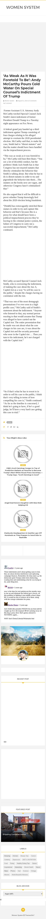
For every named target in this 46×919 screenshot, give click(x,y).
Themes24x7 (29, 915)
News (10, 422)
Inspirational (8, 867)
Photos (13, 871)
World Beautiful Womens (20, 875)
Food (6, 863)
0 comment (8, 103)
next (6, 742)
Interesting (18, 867)
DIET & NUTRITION (29, 859)
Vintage (33, 871)
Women (6, 875)
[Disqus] (23, 592)
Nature (38, 867)
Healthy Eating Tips (23, 863)
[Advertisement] (23, 47)
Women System (23, 7)
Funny (12, 863)
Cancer (33, 856)
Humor (34, 863)
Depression (16, 859)
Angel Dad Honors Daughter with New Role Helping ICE (23, 504)
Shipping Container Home (14, 834)
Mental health (28, 867)
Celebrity (7, 859)
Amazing (7, 856)
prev (4, 742)
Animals (15, 856)
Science (25, 871)
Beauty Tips (24, 856)
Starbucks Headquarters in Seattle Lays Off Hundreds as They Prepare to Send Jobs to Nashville (23, 535)
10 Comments (32, 101)
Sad (19, 871)
